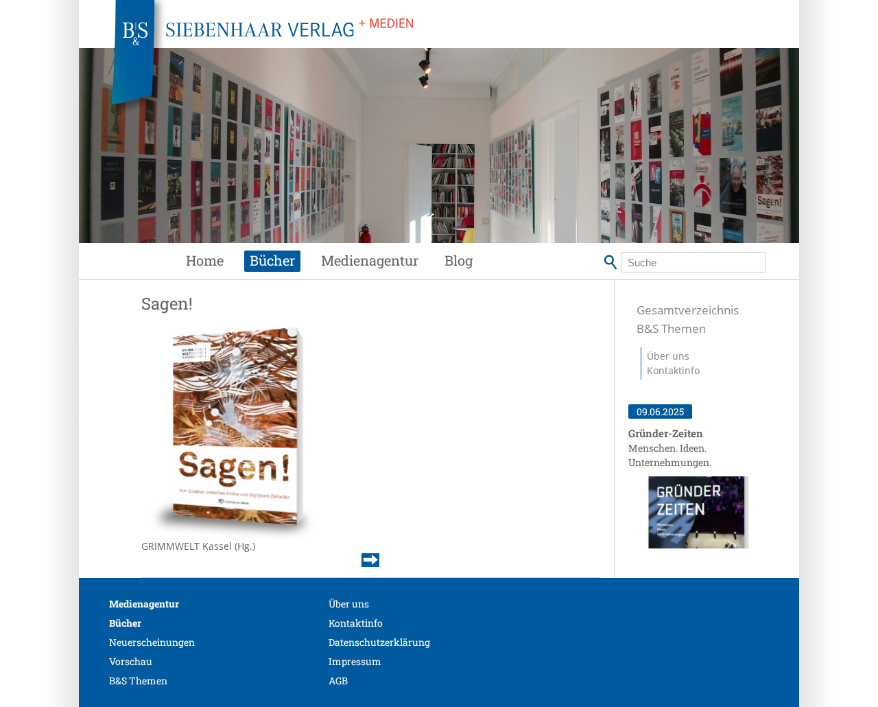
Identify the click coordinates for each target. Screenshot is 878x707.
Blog (458, 260)
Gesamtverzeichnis (688, 310)
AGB (338, 680)
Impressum (355, 661)
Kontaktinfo (673, 370)
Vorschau (130, 661)
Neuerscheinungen (152, 642)
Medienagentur (369, 260)
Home (205, 260)
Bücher (272, 260)
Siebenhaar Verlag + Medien (384, 62)
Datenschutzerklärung (379, 642)
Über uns (668, 355)
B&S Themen (671, 328)
